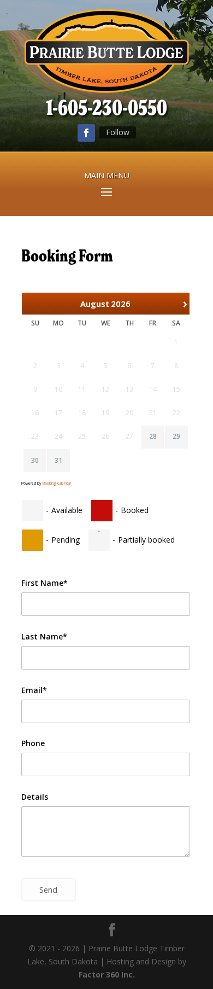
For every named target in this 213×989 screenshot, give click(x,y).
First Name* (44, 583)
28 (153, 436)
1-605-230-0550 (106, 108)
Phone (33, 743)
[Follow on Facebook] (86, 133)
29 (176, 436)
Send (48, 890)
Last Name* (44, 636)
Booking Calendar (57, 483)
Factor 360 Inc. (107, 974)
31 (58, 460)
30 (35, 460)
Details (34, 797)
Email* (34, 690)
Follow (117, 132)
